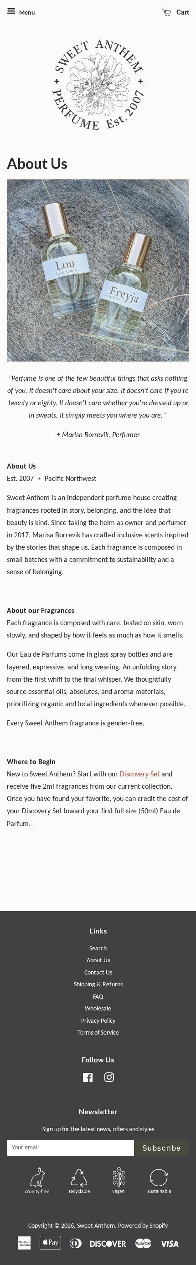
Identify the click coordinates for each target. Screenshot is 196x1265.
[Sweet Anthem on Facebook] (88, 1080)
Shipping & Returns (98, 985)
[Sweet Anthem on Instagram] (109, 1080)
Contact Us (98, 973)
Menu (26, 13)
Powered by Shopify (143, 1226)
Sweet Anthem (96, 1226)
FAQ (98, 997)
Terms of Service (98, 1033)
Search (98, 949)
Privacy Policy (98, 1021)
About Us (98, 961)
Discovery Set (140, 774)
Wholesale (98, 1009)
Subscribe (161, 1148)
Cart (182, 11)
